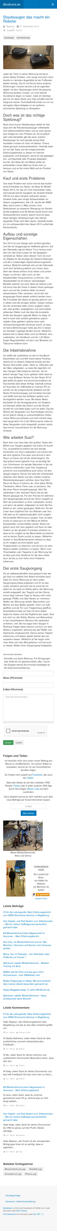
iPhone (28, 1173)
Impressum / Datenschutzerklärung (20, 1201)
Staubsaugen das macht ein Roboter (26, 19)
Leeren (19, 742)
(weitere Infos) (41, 898)
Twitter (30, 777)
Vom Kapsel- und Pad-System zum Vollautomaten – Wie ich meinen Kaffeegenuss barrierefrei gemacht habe (28, 1116)
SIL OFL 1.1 (38, 1214)
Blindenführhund (13, 1169)
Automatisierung (23, 37)
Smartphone (11, 1173)
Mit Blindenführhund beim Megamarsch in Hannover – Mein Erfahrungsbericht (24, 1088)
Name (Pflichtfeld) (12, 677)
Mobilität (33, 1169)
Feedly (16, 785)
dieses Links (33, 788)
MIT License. (21, 1210)
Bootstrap (7, 1208)
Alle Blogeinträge (13, 1195)
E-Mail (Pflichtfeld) (13, 689)
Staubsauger (9, 37)
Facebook (37, 774)
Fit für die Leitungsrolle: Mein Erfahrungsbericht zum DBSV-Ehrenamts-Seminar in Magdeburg (27, 1015)
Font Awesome (9, 1214)
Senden (8, 742)
